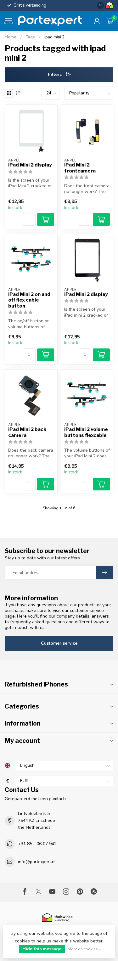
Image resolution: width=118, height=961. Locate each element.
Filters (55, 74)
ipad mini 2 (54, 37)
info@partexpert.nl (37, 862)
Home (10, 37)
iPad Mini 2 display (30, 165)
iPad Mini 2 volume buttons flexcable (86, 432)
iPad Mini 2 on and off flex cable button (29, 300)
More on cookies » (84, 949)
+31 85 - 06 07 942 (37, 844)
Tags (30, 37)
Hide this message (41, 949)
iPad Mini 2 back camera (27, 432)
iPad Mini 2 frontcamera (80, 167)
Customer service (59, 643)
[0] (109, 20)
